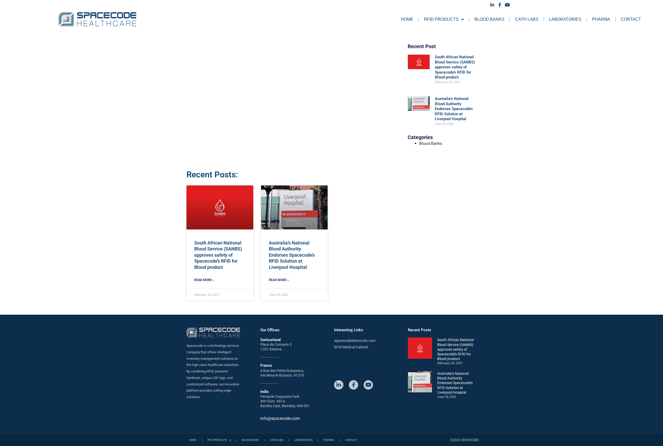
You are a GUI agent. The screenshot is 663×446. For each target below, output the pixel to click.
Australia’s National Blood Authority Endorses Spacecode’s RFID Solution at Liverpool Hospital (454, 108)
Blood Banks (489, 19)
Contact (631, 19)
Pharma (601, 19)
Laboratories (565, 19)
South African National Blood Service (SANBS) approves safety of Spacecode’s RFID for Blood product (455, 67)
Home (407, 19)
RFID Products (441, 19)
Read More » (204, 280)
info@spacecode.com (280, 418)
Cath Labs (526, 19)
